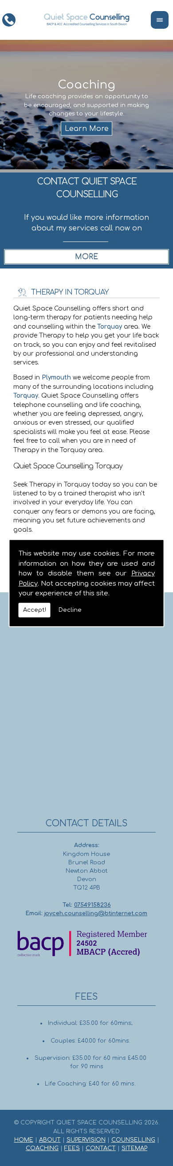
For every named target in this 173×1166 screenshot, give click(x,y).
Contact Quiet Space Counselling (87, 188)
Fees (72, 1148)
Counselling (133, 1140)
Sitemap (134, 1148)
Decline (70, 609)
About (50, 1140)
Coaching (42, 1148)
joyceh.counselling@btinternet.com (95, 913)
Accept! (34, 609)
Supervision (86, 1140)
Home (23, 1140)
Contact (101, 1148)
